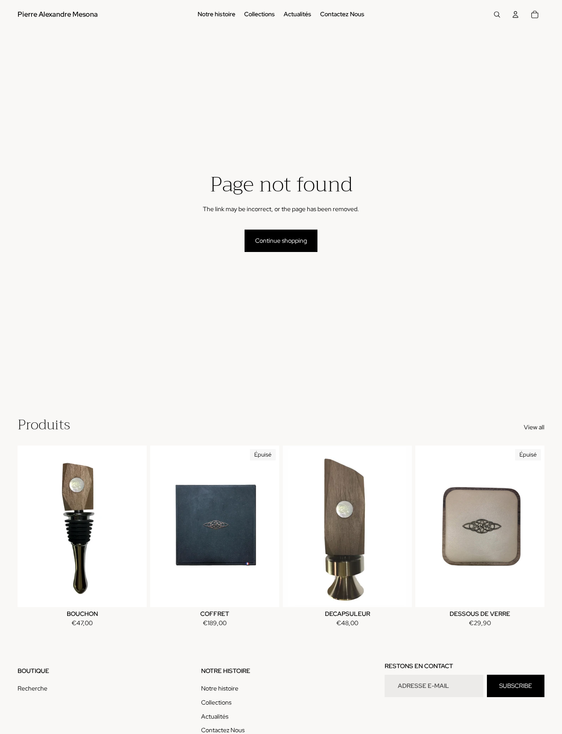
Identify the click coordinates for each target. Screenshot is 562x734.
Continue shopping (281, 241)
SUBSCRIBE (515, 686)
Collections (216, 702)
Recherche (32, 688)
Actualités (214, 716)
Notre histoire (219, 688)
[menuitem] (216, 14)
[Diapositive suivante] (133, 526)
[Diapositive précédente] (31, 526)
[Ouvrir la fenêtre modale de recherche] (497, 14)
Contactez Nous (223, 730)
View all (534, 427)
